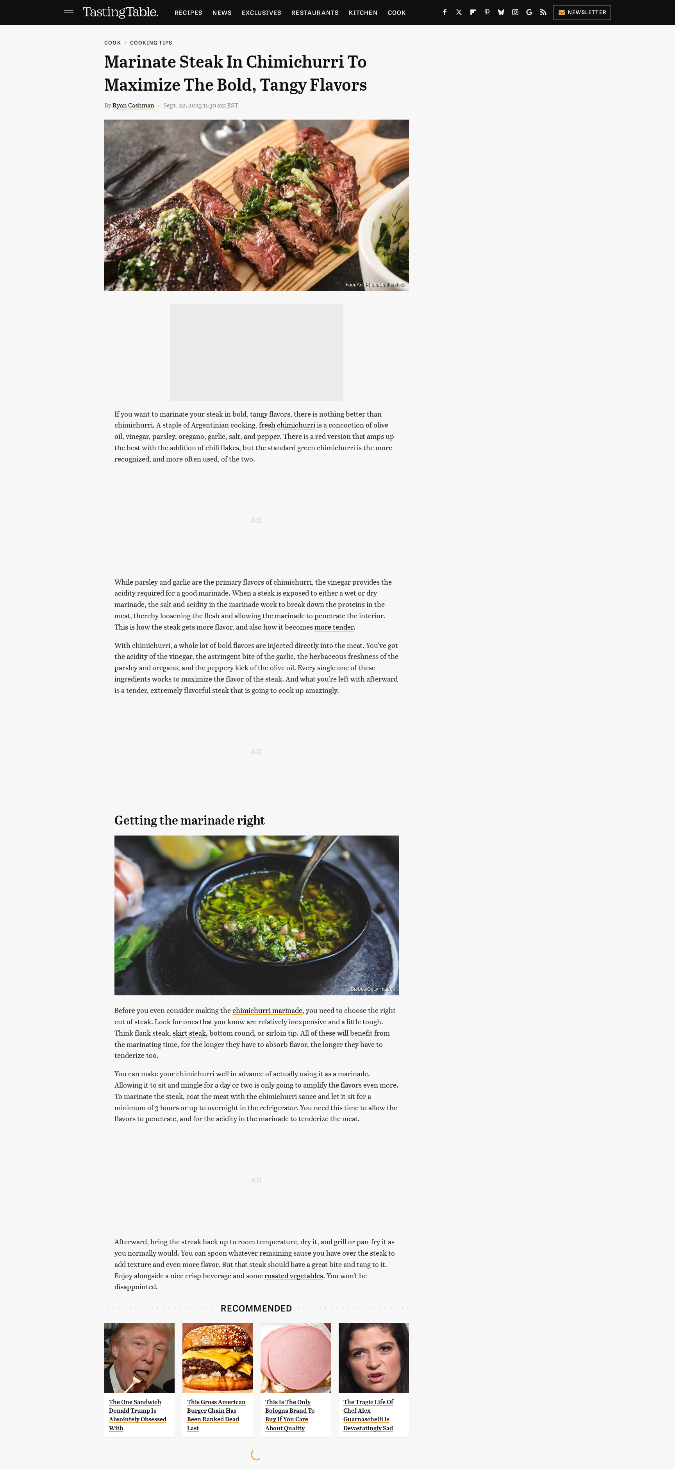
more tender (334, 627)
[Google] (529, 13)
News (222, 12)
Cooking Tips (151, 42)
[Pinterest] (487, 13)
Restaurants (315, 12)
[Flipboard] (473, 13)
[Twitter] (459, 13)
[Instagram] (515, 13)
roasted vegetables (293, 1275)
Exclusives (261, 12)
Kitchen (363, 12)
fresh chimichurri (287, 424)
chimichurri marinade (267, 1010)
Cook (397, 12)
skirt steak (189, 1033)
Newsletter (587, 12)
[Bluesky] (501, 13)
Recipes (188, 12)
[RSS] (543, 13)
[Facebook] (445, 13)
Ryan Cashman (133, 104)
